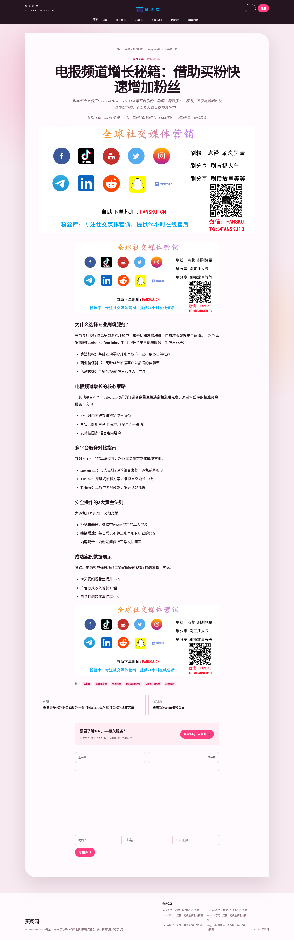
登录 (250, 8)
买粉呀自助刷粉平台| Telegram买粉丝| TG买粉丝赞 (151, 49)
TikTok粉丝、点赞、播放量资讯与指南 (182, 915)
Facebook (121, 19)
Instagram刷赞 (133, 683)
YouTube (157, 19)
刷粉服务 (169, 683)
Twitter (175, 19)
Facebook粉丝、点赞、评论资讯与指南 (227, 909)
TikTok (139, 19)
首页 (95, 19)
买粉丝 (87, 683)
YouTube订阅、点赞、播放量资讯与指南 (226, 917)
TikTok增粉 (101, 683)
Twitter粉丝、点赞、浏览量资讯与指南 (182, 925)
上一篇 (82, 757)
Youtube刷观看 (153, 683)
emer (98, 117)
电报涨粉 (116, 683)
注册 (263, 8)
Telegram (192, 19)
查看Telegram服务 (197, 734)
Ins (105, 19)
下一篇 (212, 757)
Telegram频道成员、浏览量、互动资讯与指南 (226, 927)
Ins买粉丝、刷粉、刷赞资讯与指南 (180, 909)
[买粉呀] (147, 10)
